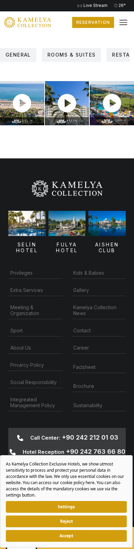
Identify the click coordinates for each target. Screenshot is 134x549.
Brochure (83, 386)
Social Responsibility (33, 382)
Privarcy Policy (27, 365)
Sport (16, 330)
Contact (82, 330)
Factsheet (84, 367)
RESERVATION (93, 22)
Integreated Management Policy (32, 402)
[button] (123, 22)
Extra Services (26, 290)
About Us (20, 348)
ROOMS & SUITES (71, 55)
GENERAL (18, 55)
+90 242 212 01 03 (74, 437)
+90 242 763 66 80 (74, 451)
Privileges (21, 273)
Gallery (81, 290)
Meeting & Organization (24, 310)
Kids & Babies (88, 273)
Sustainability (87, 405)
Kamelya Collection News (94, 310)
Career (81, 348)
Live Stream (95, 5)
